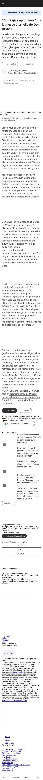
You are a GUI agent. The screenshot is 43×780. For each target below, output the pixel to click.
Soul (22, 549)
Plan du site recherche (10, 759)
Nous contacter (7, 763)
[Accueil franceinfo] (10, 733)
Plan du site (6, 757)
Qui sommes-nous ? (9, 761)
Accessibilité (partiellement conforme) (16, 765)
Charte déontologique (10, 766)
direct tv (8, 740)
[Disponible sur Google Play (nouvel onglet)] (10, 593)
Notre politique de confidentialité (14, 701)
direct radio (9, 743)
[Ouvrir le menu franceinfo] (3, 3)
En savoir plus (18, 672)
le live (7, 737)
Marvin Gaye (18, 290)
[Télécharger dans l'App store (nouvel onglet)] (9, 588)
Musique (21, 545)
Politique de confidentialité (12, 751)
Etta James (7, 140)
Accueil (7, 636)
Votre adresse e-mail (9, 646)
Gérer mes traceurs (9, 755)
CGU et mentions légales (11, 753)
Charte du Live (7, 768)
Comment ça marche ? (16, 420)
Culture (21, 554)
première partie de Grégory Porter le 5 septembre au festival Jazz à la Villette (21, 397)
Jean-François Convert (17, 71)
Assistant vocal (7, 770)
